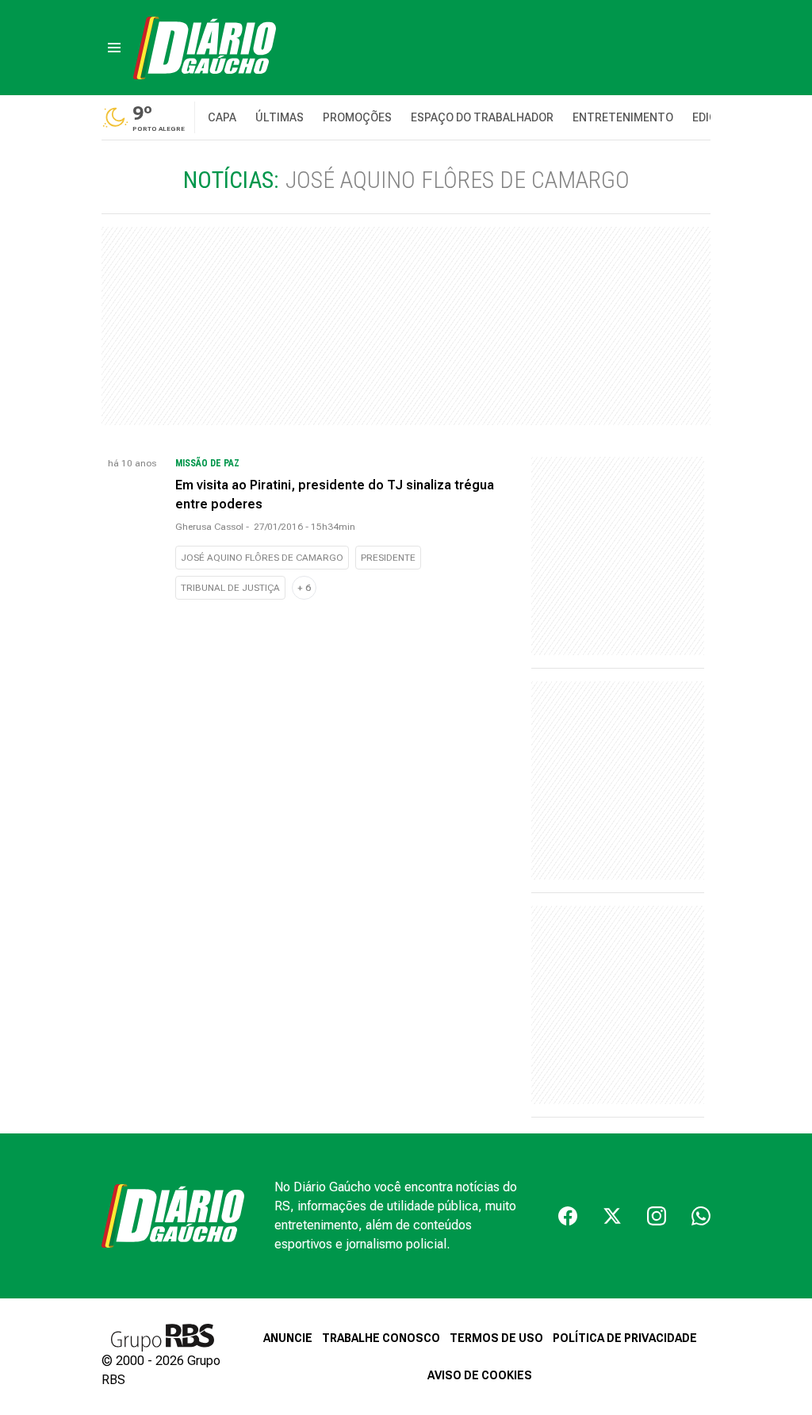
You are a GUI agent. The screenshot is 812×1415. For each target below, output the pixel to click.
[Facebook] (567, 1215)
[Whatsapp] (700, 1215)
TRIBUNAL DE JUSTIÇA (230, 587)
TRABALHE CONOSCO (381, 1338)
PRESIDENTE (388, 557)
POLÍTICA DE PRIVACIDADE (625, 1338)
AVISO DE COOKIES (479, 1375)
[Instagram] (656, 1215)
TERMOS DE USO (496, 1338)
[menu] (114, 47)
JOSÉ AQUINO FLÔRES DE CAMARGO (262, 557)
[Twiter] (612, 1215)
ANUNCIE (287, 1338)
